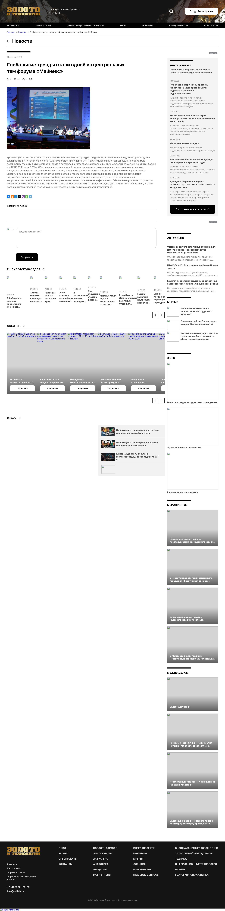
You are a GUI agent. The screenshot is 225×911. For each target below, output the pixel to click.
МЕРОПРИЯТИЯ (142, 869)
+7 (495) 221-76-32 (18, 887)
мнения (172, 302)
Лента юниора (102, 853)
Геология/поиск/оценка (191, 874)
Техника (181, 858)
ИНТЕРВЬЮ (140, 853)
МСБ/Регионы (102, 874)
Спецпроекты (178, 25)
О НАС (62, 848)
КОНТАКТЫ (65, 864)
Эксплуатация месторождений (196, 848)
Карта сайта (13, 868)
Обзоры (180, 869)
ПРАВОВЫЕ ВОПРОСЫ (146, 874)
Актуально (100, 858)
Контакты (211, 25)
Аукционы (100, 869)
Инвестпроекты (144, 848)
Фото (171, 358)
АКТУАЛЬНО (175, 237)
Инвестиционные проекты (85, 25)
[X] (19, 196)
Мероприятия (177, 504)
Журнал (147, 25)
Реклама (12, 864)
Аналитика (43, 25)
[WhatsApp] (26, 196)
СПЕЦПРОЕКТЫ (68, 858)
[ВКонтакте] (8, 196)
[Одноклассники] (12, 196)
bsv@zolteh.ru (15, 891)
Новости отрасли (105, 848)
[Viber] (23, 196)
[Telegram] (30, 196)
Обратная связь (16, 872)
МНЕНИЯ (138, 858)
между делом (178, 672)
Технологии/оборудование (194, 853)
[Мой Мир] (15, 196)
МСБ (123, 25)
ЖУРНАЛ (64, 853)
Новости (13, 25)
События (139, 864)
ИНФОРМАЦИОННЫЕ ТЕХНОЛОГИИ (196, 864)
